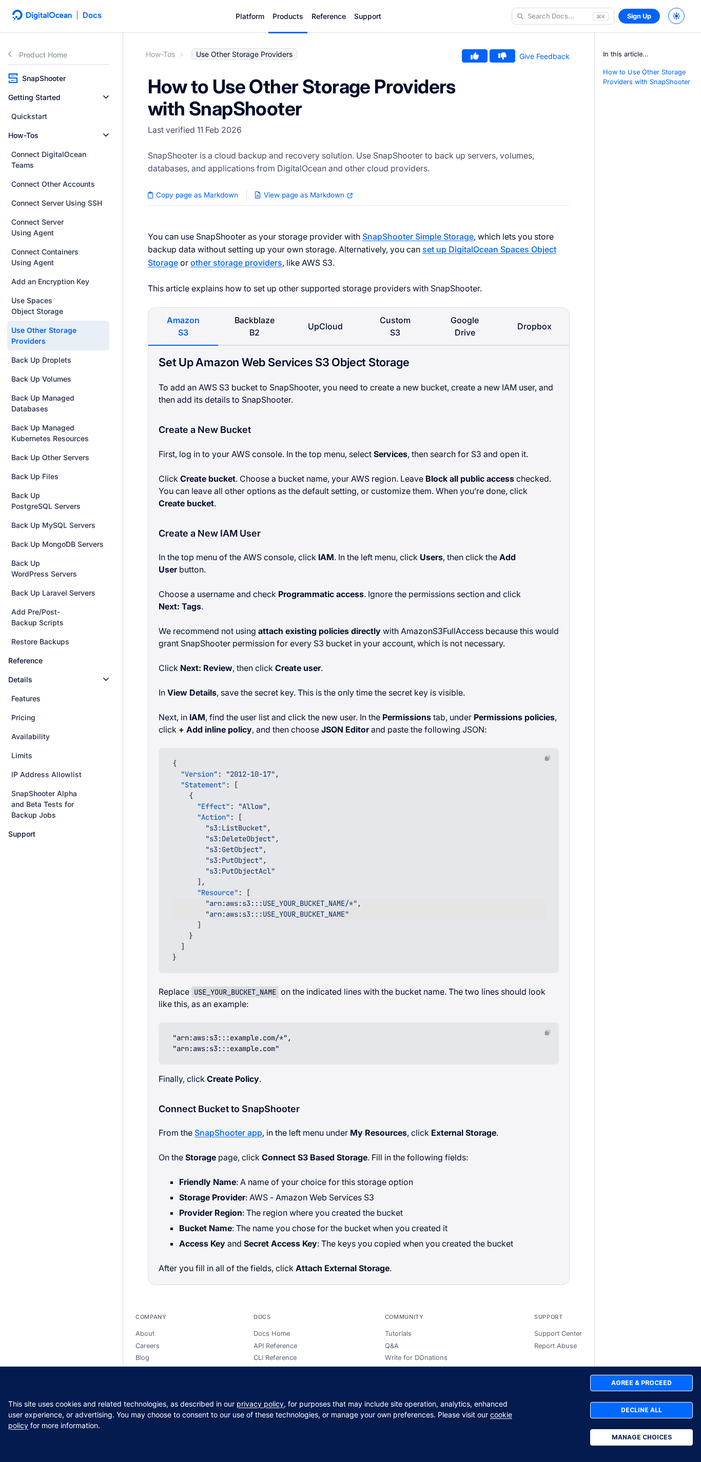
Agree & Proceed (641, 1383)
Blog (142, 1357)
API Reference (275, 1346)
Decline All (641, 1410)
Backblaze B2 (255, 326)
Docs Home (272, 1333)
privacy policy (260, 1403)
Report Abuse (555, 1346)
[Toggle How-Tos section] (106, 135)
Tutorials (398, 1333)
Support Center (558, 1333)
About (144, 1333)
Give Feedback (544, 56)
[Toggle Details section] (106, 679)
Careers (147, 1346)
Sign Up (639, 16)
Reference (328, 16)
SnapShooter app (228, 1133)
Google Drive (465, 326)
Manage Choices (642, 1437)
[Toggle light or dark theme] (676, 16)
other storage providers (236, 263)
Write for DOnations (416, 1357)
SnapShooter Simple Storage (418, 236)
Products (287, 16)
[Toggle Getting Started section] (106, 97)
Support (367, 16)
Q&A (392, 1346)
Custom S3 (395, 326)
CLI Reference (275, 1357)
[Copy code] (547, 758)
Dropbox (534, 326)
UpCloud (325, 326)
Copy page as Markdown (196, 195)
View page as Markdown (304, 195)
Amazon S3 (183, 326)
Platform (250, 16)
